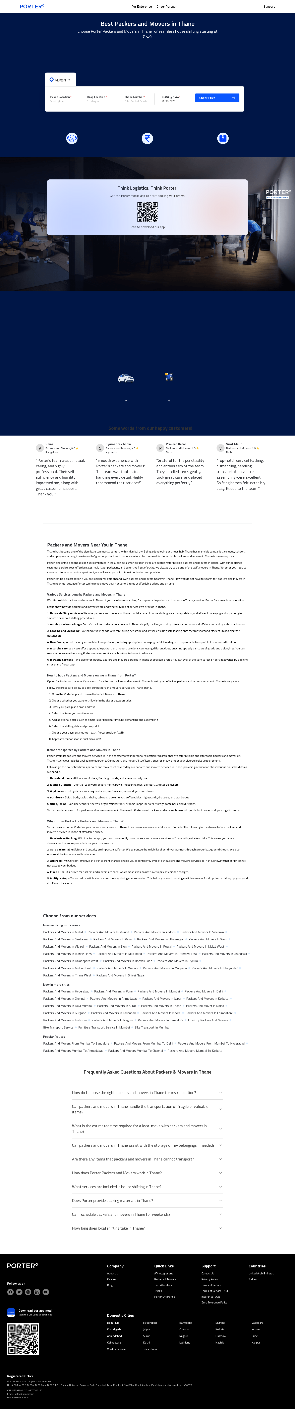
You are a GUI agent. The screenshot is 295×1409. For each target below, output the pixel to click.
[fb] (10, 1292)
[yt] (46, 1292)
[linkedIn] (37, 1292)
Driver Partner (167, 6)
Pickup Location (60, 97)
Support (269, 6)
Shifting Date (170, 97)
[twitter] (19, 1292)
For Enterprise (141, 6)
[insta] (28, 1292)
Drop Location (96, 97)
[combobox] (62, 101)
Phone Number (134, 97)
